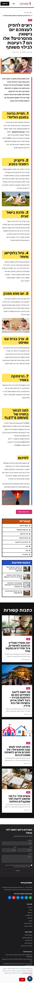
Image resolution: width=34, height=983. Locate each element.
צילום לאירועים (28, 943)
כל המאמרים (29, 915)
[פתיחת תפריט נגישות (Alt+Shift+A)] (29, 978)
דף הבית (30, 907)
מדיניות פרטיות (28, 923)
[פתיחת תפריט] (14, 4)
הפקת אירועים (28, 935)
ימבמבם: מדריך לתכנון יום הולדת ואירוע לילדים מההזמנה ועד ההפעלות (17, 964)
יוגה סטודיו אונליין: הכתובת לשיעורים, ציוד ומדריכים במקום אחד (17, 960)
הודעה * (30, 854)
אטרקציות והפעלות (27, 938)
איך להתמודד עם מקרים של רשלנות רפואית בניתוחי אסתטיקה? (19, 955)
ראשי (30, 12)
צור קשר (30, 912)
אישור (22, 979)
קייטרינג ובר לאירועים (26, 946)
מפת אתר (29, 918)
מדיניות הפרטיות (27, 973)
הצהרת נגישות (28, 926)
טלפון (30, 847)
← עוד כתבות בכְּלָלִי (24, 512)
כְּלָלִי (25, 12)
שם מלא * (29, 840)
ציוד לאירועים (28, 940)
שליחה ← (17, 870)
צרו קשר (4, 3)
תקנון (30, 921)
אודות (30, 910)
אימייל (14, 847)
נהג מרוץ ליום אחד (18, 132)
